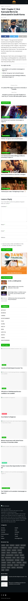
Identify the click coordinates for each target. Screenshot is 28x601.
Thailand (16, 565)
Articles (3, 310)
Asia (7, 545)
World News (19, 567)
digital (20, 552)
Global (3, 323)
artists (3, 545)
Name (3, 224)
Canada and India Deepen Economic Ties (12, 368)
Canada (3, 315)
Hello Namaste (7, 598)
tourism (3, 567)
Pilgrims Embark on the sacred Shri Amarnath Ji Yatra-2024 (16, 287)
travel (8, 567)
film (3, 557)
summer (4, 565)
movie (9, 562)
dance (8, 552)
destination (14, 552)
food (18, 557)
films (14, 557)
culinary (14, 550)
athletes (12, 545)
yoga (3, 570)
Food (2, 321)
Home (2, 6)
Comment (4, 206)
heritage (17, 560)
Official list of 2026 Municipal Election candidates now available (17, 583)
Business (3, 312)
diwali (3, 555)
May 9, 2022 (3, 17)
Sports (3, 334)
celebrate (16, 547)
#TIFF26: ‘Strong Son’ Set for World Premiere (13, 73)
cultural (19, 550)
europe (16, 555)
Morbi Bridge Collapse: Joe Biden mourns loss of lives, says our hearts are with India (17, 293)
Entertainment (7, 6)
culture (3, 552)
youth (7, 570)
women (13, 567)
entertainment (9, 555)
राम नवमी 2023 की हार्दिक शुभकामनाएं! (14, 281)
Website (3, 237)
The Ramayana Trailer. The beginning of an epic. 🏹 (13, 191)
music (13, 562)
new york (19, 562)
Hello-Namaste (10, 560)
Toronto (22, 565)
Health (3, 326)
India (2, 329)
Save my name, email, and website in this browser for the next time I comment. (13, 244)
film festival (8, 557)
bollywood (4, 547)
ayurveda (23, 545)
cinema (3, 550)
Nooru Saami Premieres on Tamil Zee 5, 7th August (13, 174)
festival (21, 555)
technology (9, 565)
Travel (3, 337)
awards (17, 545)
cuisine (8, 550)
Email (3, 231)
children (22, 547)
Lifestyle (3, 332)
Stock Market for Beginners (8, 417)
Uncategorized (5, 340)
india (22, 560)
